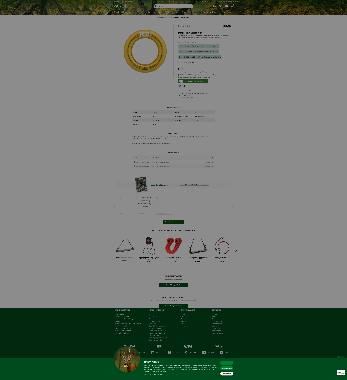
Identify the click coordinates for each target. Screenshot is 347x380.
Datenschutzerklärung (150, 374)
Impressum (160, 374)
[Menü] (344, 371)
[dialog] (173, 190)
